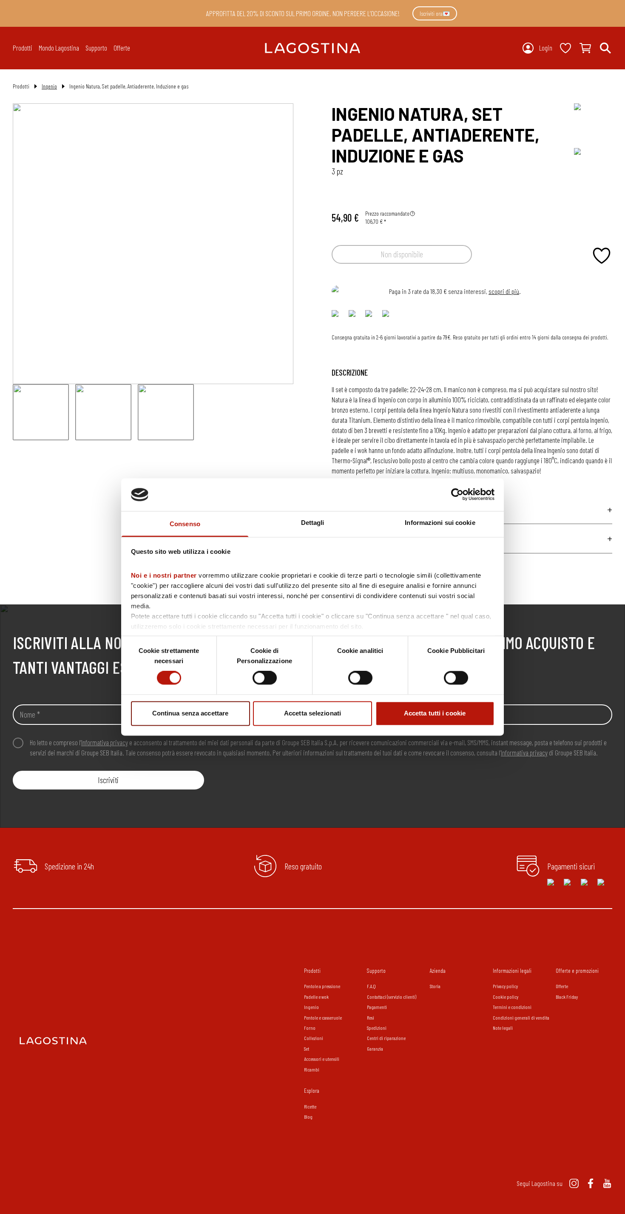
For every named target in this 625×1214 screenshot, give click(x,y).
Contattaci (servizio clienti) (391, 997)
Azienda (438, 970)
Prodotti (312, 970)
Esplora (311, 1090)
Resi (370, 1017)
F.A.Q (371, 986)
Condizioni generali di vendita (521, 1017)
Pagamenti (377, 1007)
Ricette (310, 1106)
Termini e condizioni (512, 1007)
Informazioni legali (512, 970)
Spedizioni (376, 1028)
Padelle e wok (316, 997)
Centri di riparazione (386, 1038)
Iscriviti (108, 780)
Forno (309, 1028)
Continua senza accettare (190, 713)
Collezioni (313, 1038)
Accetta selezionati (312, 713)
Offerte (122, 47)
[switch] (265, 678)
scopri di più (504, 291)
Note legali (503, 1028)
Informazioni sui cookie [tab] (440, 522)
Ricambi (311, 1069)
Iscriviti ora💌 (435, 13)
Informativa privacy (104, 742)
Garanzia (375, 1049)
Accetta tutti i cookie (435, 713)
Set (306, 1049)
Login (545, 47)
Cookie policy (505, 997)
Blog (308, 1117)
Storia (435, 986)
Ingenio (49, 86)
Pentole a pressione (322, 986)
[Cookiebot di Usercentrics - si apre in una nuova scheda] (457, 494)
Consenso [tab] (185, 523)
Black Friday (567, 997)
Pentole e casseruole (323, 1017)
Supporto (376, 970)
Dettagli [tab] (312, 522)
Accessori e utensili (321, 1059)
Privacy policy (505, 986)
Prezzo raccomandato (387, 213)
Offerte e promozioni (577, 970)
